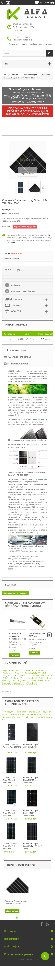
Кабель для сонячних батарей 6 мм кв (17, 636)
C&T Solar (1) (22, 675)
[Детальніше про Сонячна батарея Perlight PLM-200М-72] (12, 732)
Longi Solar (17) (9, 675)
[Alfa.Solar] (27, 13)
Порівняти (15, 285)
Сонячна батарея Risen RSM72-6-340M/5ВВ (30, 780)
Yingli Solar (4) (9, 670)
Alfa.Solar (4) (8, 673)
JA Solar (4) (40, 670)
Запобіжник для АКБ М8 (37, 635)
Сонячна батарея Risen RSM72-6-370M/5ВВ (10, 846)
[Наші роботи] (8, 2)
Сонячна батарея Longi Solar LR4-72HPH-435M (16, 902)
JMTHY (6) (30, 670)
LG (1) (44, 673)
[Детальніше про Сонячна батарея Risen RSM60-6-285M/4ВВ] (12, 765)
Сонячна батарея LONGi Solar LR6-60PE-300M (32, 846)
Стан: (4, 213)
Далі (43, 187)
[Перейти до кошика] (38, 2)
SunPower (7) (17, 678)
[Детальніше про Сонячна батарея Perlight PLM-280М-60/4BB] (32, 799)
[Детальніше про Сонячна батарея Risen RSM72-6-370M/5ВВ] (12, 832)
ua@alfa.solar (25, 23)
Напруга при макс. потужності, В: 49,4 (26, 714)
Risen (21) (19, 673)
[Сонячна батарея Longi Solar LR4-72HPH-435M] (20, 187)
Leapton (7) (29, 678)
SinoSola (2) (40, 678)
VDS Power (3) (18, 683)
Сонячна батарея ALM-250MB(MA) (30, 745)
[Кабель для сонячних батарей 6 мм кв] (17, 621)
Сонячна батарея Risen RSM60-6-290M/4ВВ (10, 813)
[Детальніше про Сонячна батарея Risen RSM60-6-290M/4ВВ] (12, 799)
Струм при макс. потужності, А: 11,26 (26, 715)
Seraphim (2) (46, 675)
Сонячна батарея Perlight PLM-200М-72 (12, 745)
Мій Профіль (12, 946)
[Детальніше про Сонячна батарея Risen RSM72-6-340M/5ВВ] (32, 765)
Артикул (6, 209)
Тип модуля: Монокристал (14, 712)
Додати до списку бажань (22, 291)
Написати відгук (11, 258)
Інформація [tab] (17, 350)
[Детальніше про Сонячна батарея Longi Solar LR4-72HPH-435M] (17, 885)
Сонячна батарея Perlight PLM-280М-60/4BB (30, 813)
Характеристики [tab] (19, 357)
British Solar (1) (37, 680)
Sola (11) (15, 680)
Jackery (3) (25, 680)
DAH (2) (6, 678)
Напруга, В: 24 (34, 712)
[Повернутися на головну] (5, 74)
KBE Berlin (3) (31, 683)
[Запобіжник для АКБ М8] (37, 621)
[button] (23, 38)
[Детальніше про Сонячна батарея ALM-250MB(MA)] (32, 732)
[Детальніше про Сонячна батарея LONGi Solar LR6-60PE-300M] (32, 832)
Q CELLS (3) (35, 675)
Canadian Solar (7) (32, 673)
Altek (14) (20, 670)
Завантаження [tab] (17, 363)
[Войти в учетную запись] (52, 2)
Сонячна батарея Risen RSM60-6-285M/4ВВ (10, 780)
